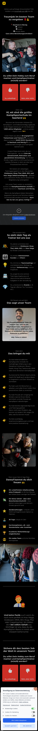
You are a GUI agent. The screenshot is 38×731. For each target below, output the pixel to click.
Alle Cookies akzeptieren (19, 720)
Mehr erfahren (23, 702)
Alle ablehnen (27, 726)
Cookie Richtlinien (25, 705)
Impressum (6, 705)
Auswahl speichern (11, 726)
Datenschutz (15, 705)
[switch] (33, 708)
